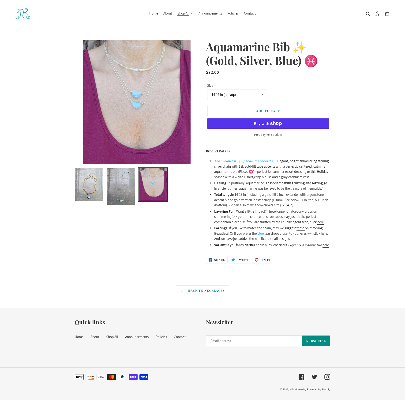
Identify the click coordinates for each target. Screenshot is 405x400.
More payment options (268, 135)
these (300, 228)
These (271, 211)
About (94, 337)
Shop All (112, 337)
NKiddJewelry (297, 389)
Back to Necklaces (206, 290)
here (320, 222)
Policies (161, 337)
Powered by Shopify (318, 389)
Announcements (137, 337)
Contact (180, 337)
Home (79, 337)
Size (210, 85)
